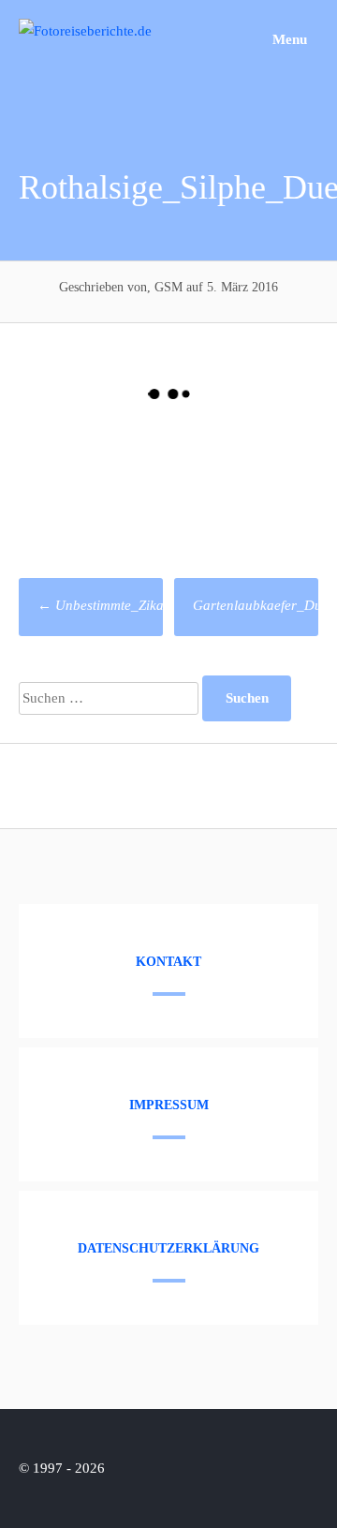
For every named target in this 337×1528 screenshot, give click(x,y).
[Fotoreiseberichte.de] (85, 30)
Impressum (169, 1105)
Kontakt (168, 962)
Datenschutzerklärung (168, 1248)
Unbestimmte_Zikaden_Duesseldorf (150, 605)
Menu (288, 39)
